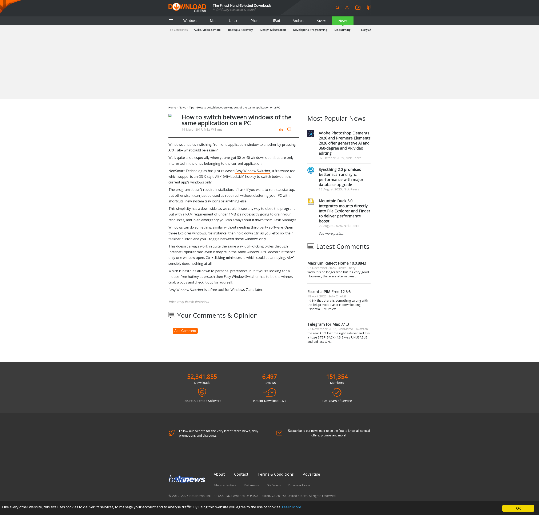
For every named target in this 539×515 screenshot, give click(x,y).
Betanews (251, 485)
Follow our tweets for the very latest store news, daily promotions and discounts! (218, 433)
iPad (276, 21)
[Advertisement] (269, 69)
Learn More (291, 506)
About (219, 474)
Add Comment (185, 331)
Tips (191, 107)
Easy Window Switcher (252, 171)
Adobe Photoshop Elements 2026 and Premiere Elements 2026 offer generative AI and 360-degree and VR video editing (345, 143)
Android (298, 21)
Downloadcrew (299, 485)
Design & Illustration (273, 30)
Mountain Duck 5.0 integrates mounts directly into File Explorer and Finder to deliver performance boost (344, 210)
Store (321, 21)
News (342, 21)
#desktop (176, 302)
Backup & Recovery (240, 30)
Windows (190, 21)
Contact (241, 474)
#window (202, 302)
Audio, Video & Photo (207, 30)
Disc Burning (342, 30)
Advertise (311, 474)
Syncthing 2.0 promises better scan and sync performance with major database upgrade (341, 177)
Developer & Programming (310, 30)
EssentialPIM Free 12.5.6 (329, 291)
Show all (366, 29)
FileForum (274, 485)
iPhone (255, 21)
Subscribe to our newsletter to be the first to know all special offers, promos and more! (329, 433)
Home (172, 107)
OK (518, 508)
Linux (233, 21)
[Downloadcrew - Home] (187, 7)
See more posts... (331, 233)
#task (190, 302)
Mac (213, 21)
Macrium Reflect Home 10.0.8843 (336, 263)
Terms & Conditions (275, 474)
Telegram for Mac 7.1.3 (328, 324)
